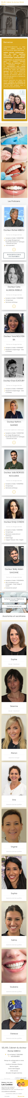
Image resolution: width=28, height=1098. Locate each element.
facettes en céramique (14, 63)
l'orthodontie (11, 64)
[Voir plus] (14, 249)
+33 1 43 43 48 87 (15, 1056)
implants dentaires (19, 61)
